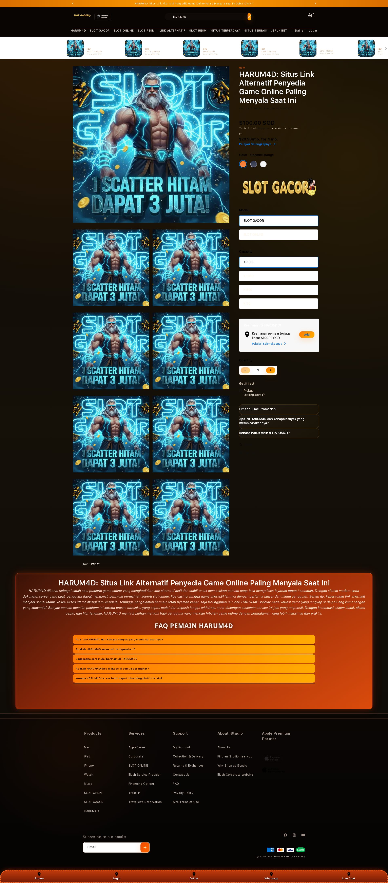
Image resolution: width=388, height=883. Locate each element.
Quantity (245, 360)
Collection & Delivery (188, 756)
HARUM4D (78, 30)
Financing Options (142, 783)
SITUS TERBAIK (255, 30)
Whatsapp (271, 878)
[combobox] (209, 16)
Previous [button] (73, 4)
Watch (88, 774)
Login (116, 878)
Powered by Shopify (292, 856)
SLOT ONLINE (124, 30)
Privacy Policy (183, 792)
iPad (87, 756)
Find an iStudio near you (234, 756)
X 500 (247, 290)
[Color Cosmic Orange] (243, 164)
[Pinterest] (255, 454)
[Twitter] (248, 454)
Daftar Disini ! (244, 3)
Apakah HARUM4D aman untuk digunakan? (105, 649)
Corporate (136, 756)
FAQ (176, 783)
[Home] (82, 15)
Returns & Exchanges (188, 765)
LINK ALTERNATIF (172, 30)
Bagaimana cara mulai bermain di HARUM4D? (106, 658)
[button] (78, 30)
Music (88, 783)
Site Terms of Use (186, 802)
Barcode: (269, 108)
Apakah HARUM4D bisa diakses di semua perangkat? (112, 668)
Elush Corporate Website (235, 774)
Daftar (194, 878)
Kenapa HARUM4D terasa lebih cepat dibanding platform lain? (119, 678)
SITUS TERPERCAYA (226, 30)
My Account (181, 747)
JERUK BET (279, 30)
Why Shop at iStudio (232, 765)
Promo (39, 878)
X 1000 (248, 276)
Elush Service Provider (145, 774)
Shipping (263, 128)
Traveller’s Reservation (145, 802)
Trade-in (135, 792)
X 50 (246, 303)
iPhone (89, 765)
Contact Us (181, 774)
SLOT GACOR (100, 30)
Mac (87, 747)
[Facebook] (242, 454)
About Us (224, 747)
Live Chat (348, 878)
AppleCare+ (137, 747)
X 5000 (249, 262)
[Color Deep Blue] (253, 164)
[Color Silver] (263, 164)
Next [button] (315, 4)
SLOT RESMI (146, 30)
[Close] (249, 16)
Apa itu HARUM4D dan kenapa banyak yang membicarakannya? (119, 639)
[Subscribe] (144, 847)
